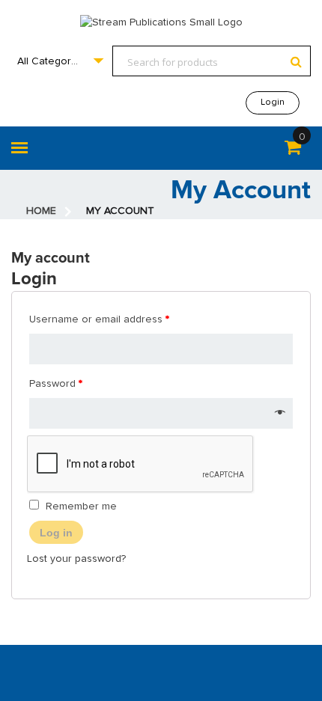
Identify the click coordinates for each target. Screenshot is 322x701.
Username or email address (99, 319)
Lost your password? (76, 559)
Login (273, 102)
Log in (56, 533)
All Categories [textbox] (51, 61)
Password (55, 384)
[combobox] (60, 61)
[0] (293, 150)
